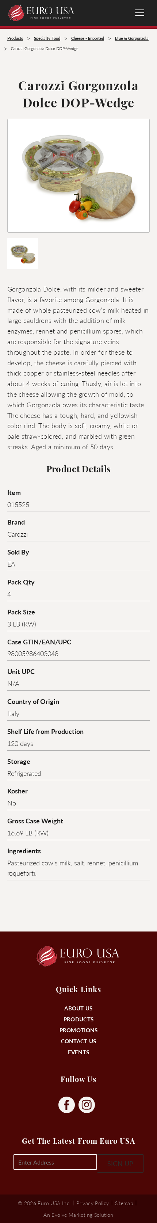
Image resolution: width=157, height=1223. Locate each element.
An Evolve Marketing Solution (78, 1214)
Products (78, 1019)
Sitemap (124, 1203)
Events (78, 1052)
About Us (78, 1008)
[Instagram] (86, 1105)
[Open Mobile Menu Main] (140, 13)
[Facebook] (66, 1105)
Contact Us (78, 1041)
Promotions (79, 1030)
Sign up (120, 1163)
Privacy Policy (92, 1203)
